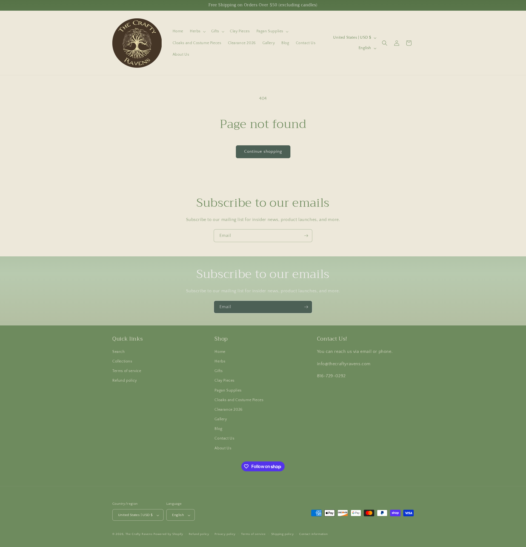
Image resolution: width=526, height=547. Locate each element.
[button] (197, 31)
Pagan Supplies (228, 390)
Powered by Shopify (168, 534)
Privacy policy (225, 534)
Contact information (313, 534)
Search (118, 352)
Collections (122, 361)
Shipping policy (282, 534)
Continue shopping (263, 151)
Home (220, 352)
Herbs (220, 361)
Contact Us (224, 439)
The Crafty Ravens (139, 534)
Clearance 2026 (228, 409)
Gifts (218, 371)
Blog (218, 429)
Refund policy (124, 381)
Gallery (221, 419)
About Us (223, 448)
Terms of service (126, 371)
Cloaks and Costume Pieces (239, 400)
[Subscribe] (306, 235)
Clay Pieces (225, 381)
